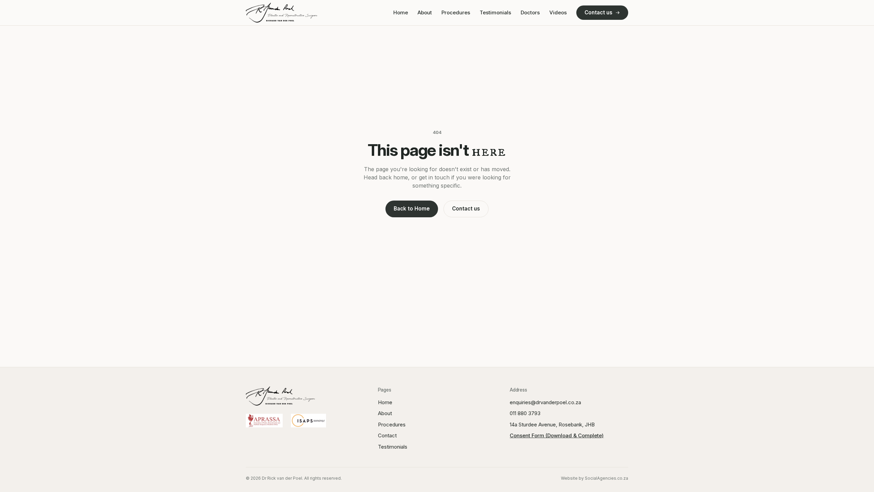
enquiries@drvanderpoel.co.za (545, 402)
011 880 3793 (525, 413)
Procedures (455, 12)
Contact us (598, 12)
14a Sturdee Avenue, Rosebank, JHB (552, 424)
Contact (387, 435)
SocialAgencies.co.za (606, 478)
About (425, 12)
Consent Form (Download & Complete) (557, 435)
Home (400, 12)
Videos (558, 12)
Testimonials (495, 12)
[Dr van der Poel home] (282, 13)
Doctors (530, 12)
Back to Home (412, 208)
